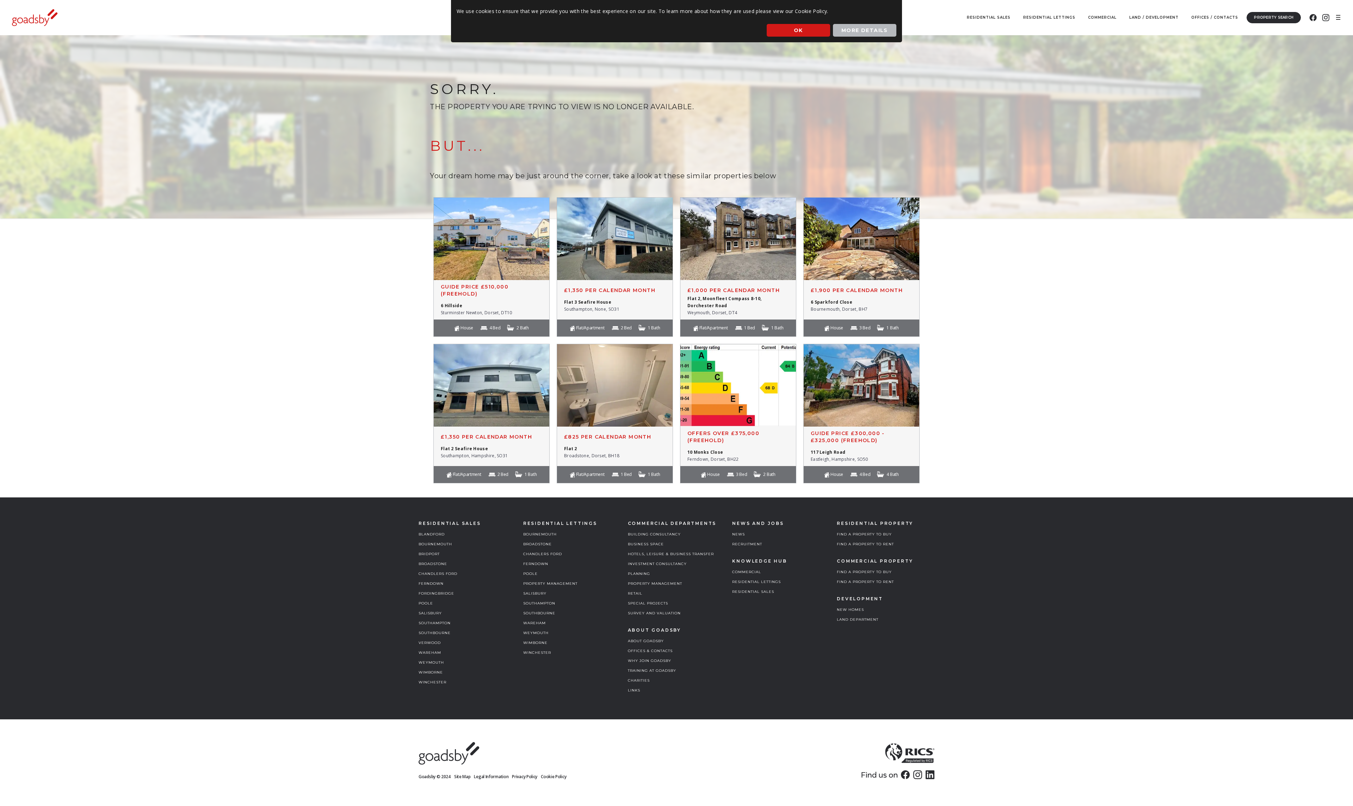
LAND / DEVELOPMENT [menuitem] (1154, 17)
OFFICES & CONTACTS (650, 651)
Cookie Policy (553, 777)
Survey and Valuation (654, 613)
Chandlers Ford (438, 573)
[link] (905, 774)
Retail (635, 593)
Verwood (430, 642)
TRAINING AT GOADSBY (652, 670)
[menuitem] (1313, 17)
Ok (798, 30)
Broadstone (433, 564)
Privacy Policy (524, 777)
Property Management (550, 583)
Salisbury (430, 613)
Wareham (430, 652)
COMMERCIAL (746, 572)
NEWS (738, 534)
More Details (864, 30)
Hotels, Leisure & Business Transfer (671, 554)
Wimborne (431, 672)
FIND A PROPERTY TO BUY (864, 534)
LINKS (634, 690)
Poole (426, 603)
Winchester (432, 682)
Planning (639, 573)
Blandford (432, 534)
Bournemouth (435, 544)
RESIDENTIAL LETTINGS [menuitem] (1049, 17)
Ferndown (431, 583)
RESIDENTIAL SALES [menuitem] (989, 17)
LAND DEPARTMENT (857, 619)
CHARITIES (639, 680)
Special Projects (648, 603)
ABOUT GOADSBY (646, 641)
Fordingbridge (436, 593)
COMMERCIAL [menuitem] (1102, 17)
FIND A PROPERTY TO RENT (865, 544)
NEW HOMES (850, 609)
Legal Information (491, 777)
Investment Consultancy (657, 564)
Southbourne (435, 633)
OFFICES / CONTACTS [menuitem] (1214, 17)
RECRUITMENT (747, 544)
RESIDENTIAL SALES (753, 591)
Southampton (435, 623)
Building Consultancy (654, 534)
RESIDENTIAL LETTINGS (756, 581)
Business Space (646, 544)
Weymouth (431, 662)
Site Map (462, 777)
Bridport (429, 554)
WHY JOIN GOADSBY (649, 660)
